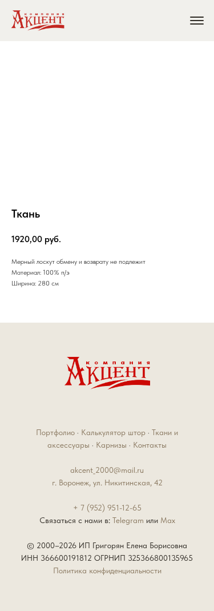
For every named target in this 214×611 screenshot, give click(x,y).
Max (167, 520)
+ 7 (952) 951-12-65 (107, 507)
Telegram (129, 520)
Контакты (150, 444)
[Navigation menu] (196, 20)
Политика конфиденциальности (107, 570)
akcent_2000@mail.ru (107, 470)
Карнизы (111, 444)
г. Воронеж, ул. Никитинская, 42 (107, 482)
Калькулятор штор (113, 432)
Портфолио (55, 432)
